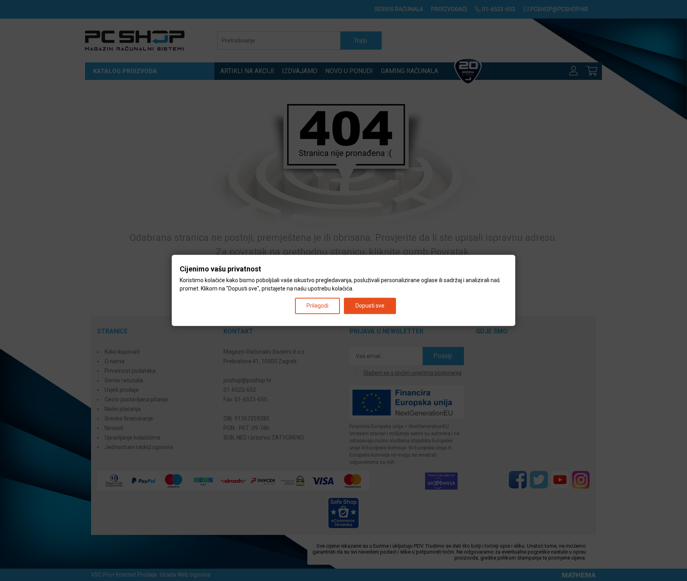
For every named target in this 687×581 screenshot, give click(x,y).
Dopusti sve (369, 306)
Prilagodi (317, 306)
